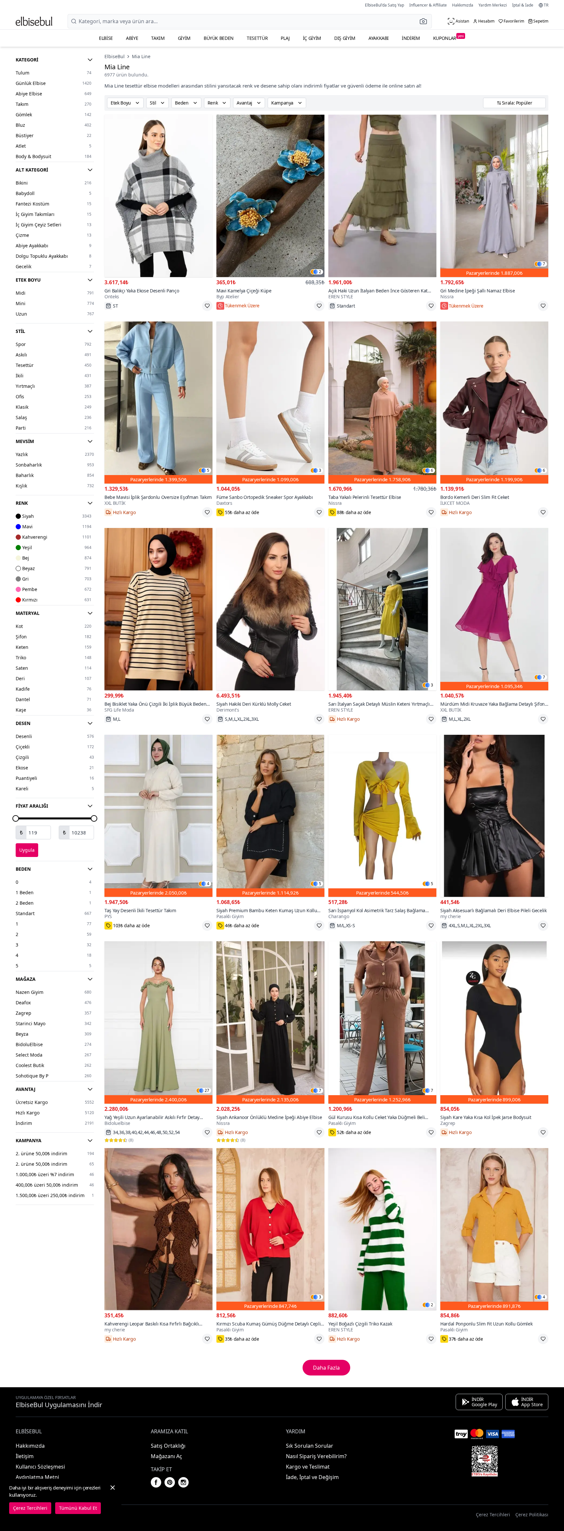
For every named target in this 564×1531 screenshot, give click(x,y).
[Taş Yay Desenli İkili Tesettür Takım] (158, 816)
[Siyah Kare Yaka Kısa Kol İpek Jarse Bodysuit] (494, 1022)
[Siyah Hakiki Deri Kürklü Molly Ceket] (270, 609)
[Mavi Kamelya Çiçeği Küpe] (270, 196)
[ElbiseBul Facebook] (156, 1482)
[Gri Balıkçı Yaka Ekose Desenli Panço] (158, 196)
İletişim (25, 1456)
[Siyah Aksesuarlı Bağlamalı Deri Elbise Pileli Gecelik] (494, 816)
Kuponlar (448, 37)
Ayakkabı (378, 38)
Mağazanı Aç (166, 1456)
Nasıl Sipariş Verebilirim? (316, 1456)
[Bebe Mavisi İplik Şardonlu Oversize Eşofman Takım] (158, 402)
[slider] (15, 818)
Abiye (132, 38)
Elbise (106, 38)
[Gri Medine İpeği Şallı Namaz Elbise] (494, 196)
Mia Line (141, 56)
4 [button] (208, 883)
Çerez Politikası (531, 1514)
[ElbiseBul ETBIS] (485, 1461)
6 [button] (432, 470)
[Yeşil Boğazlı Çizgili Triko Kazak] (382, 1229)
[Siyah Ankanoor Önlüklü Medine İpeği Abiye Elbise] (270, 1022)
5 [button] (208, 470)
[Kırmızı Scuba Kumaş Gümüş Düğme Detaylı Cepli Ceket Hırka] (270, 1229)
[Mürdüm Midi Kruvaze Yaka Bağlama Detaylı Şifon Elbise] (494, 609)
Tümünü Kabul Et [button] (78, 1508)
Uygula (27, 850)
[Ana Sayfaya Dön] (34, 21)
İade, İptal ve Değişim (312, 1477)
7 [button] (544, 264)
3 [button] (320, 470)
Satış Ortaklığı (168, 1445)
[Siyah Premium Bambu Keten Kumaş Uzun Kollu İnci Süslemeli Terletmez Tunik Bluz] (270, 816)
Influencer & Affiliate (428, 5)
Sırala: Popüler (517, 103)
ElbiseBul (114, 56)
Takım (157, 38)
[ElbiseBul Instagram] (183, 1482)
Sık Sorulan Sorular (309, 1445)
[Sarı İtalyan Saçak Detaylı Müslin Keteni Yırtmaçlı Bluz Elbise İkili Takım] (382, 609)
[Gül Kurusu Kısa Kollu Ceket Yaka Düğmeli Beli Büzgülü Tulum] (382, 1022)
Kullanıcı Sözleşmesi (40, 1466)
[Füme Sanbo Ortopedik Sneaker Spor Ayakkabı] (270, 402)
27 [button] (207, 1090)
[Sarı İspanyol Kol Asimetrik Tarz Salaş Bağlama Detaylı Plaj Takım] (382, 816)
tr (546, 5)
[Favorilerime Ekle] (207, 306)
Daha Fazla (326, 1367)
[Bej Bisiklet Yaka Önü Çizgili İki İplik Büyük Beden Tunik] (158, 609)
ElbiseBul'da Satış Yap (384, 5)
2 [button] (320, 271)
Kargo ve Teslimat (308, 1466)
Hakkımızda (462, 5)
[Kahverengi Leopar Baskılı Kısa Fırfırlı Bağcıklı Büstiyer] (158, 1229)
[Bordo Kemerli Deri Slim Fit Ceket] (494, 402)
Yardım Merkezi (492, 5)
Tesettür (257, 38)
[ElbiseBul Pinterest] (169, 1482)
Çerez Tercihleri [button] (493, 1514)
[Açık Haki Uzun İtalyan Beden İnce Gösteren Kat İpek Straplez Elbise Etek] (382, 196)
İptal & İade (522, 5)
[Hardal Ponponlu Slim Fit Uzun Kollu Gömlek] (494, 1229)
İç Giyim (312, 38)
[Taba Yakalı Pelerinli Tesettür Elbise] (382, 402)
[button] (425, 21)
